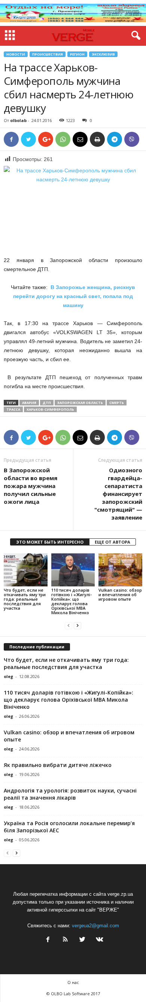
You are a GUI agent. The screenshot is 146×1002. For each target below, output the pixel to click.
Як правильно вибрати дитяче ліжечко (58, 764)
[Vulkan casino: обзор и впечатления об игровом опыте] (120, 569)
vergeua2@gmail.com (95, 925)
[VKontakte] (99, 940)
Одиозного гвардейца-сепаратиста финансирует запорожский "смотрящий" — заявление (118, 493)
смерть (116, 402)
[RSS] (65, 940)
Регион (77, 54)
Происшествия (47, 54)
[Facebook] (48, 940)
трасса (13, 409)
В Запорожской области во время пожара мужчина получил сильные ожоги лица (30, 485)
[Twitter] (82, 940)
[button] (134, 35)
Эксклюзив (103, 54)
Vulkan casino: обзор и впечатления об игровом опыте (120, 594)
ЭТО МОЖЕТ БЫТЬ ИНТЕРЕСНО (49, 542)
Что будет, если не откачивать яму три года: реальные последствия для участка (25, 599)
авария (29, 402)
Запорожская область (80, 402)
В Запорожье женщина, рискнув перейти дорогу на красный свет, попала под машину (74, 296)
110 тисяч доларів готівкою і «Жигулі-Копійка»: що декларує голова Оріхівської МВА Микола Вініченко (71, 601)
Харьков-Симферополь (50, 409)
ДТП (47, 402)
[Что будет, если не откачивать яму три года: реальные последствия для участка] (26, 569)
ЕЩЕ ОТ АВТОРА (112, 542)
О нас (73, 982)
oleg (8, 676)
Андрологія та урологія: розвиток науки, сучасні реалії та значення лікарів (70, 794)
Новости (15, 54)
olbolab (18, 120)
